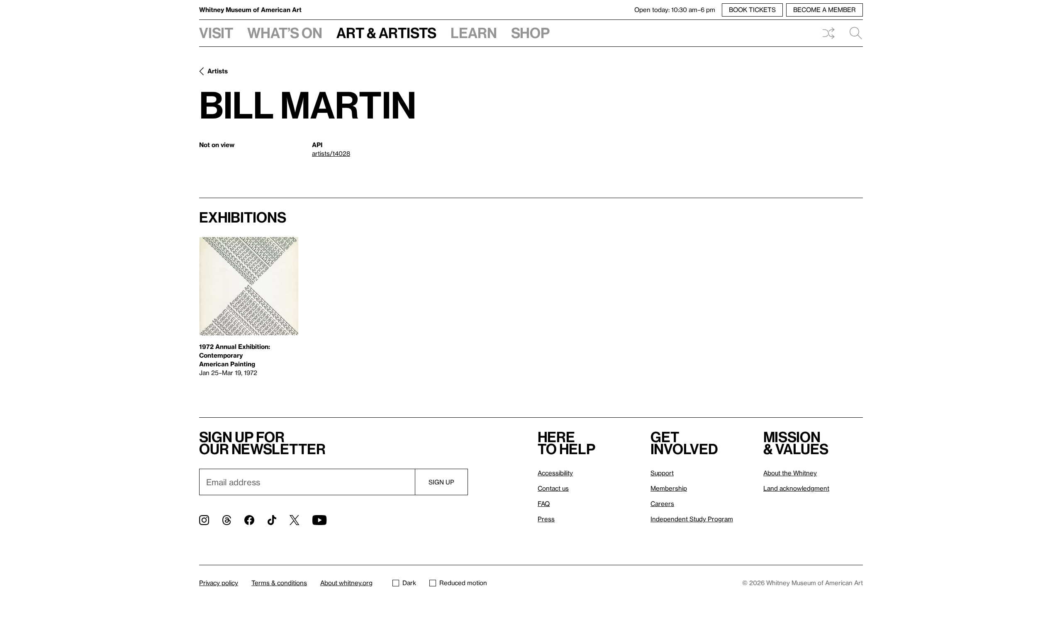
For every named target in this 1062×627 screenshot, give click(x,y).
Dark (409, 582)
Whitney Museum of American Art (250, 9)
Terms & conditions (279, 582)
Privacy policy (218, 582)
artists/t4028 (331, 153)
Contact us (553, 488)
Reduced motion (463, 582)
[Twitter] (294, 520)
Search (852, 33)
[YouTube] (319, 520)
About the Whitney (790, 473)
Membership (668, 488)
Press (546, 519)
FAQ (544, 503)
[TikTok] (272, 520)
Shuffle (828, 33)
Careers (662, 503)
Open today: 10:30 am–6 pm (674, 9)
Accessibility (555, 473)
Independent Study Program (691, 519)
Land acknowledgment (796, 488)
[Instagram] (204, 520)
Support (662, 473)
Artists (217, 71)
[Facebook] (249, 520)
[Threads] (227, 520)
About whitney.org (346, 582)
